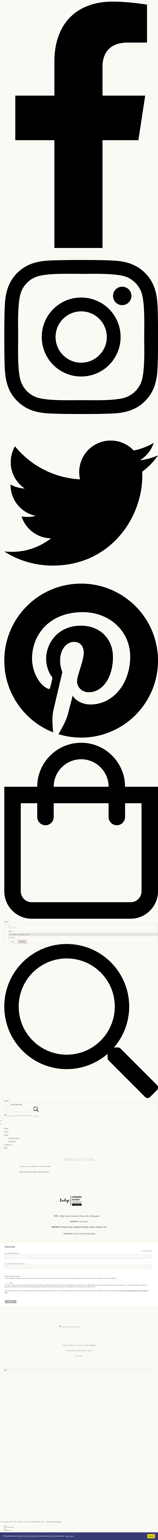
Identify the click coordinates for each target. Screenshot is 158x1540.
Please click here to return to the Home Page (34, 1172)
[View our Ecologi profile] (71, 1201)
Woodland (12, 1141)
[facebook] (81, 247)
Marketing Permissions (12, 1276)
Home (6, 1128)
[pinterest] (81, 739)
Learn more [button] (69, 1536)
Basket (13, 941)
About (6, 1132)
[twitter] (81, 579)
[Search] (36, 1108)
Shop (6, 1135)
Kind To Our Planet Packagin (84, 1234)
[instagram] (81, 424)
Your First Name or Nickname (15, 1264)
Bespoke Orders (14, 1138)
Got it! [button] (151, 1536)
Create (59, 1522)
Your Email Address (12, 1253)
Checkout (22, 941)
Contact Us (8, 1144)
